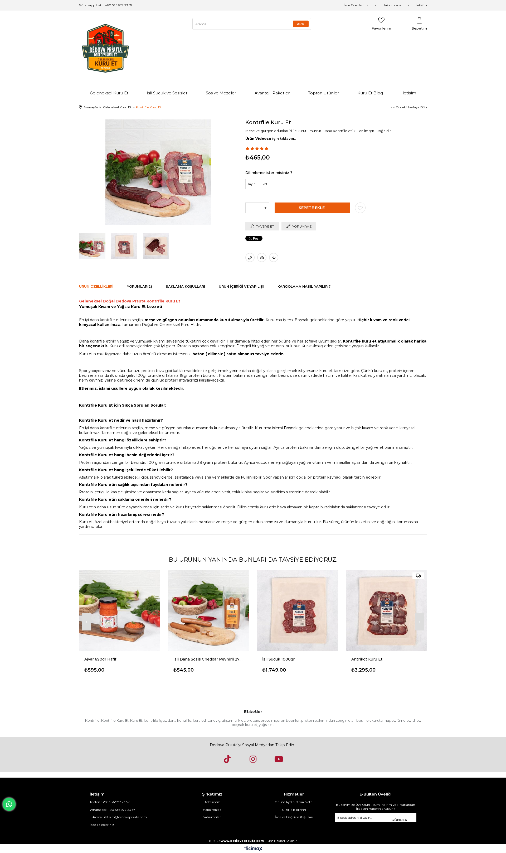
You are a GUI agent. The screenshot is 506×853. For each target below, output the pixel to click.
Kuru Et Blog (370, 92)
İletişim (421, 5)
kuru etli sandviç (206, 720)
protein (252, 720)
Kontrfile (92, 720)
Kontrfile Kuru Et (115, 720)
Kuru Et (136, 720)
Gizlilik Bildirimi (294, 810)
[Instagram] (253, 759)
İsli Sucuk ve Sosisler (167, 92)
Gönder (399, 820)
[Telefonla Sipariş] (250, 257)
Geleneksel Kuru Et (109, 92)
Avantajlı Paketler (272, 92)
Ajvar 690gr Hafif (100, 659)
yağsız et (266, 724)
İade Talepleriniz (356, 5)
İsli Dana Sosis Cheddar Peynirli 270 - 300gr (208, 659)
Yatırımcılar (212, 817)
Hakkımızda (392, 5)
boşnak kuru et (244, 724)
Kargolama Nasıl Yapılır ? (304, 286)
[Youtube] (279, 759)
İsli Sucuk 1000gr (278, 659)
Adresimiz (212, 802)
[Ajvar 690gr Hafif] (119, 610)
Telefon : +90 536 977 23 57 (110, 802)
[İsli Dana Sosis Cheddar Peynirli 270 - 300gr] (208, 610)
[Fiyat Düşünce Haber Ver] (273, 257)
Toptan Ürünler (323, 92)
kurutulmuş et (383, 720)
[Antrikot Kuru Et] (386, 610)
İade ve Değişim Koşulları (294, 817)
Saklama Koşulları (185, 286)
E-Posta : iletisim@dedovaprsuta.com (118, 817)
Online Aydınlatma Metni (294, 802)
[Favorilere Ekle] (360, 208)
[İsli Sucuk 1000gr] (297, 610)
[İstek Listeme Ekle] (261, 257)
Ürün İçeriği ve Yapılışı (241, 286)
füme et (403, 720)
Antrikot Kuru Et (366, 659)
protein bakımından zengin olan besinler (335, 720)
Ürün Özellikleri (96, 286)
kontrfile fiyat (155, 720)
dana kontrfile (179, 720)
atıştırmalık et (233, 720)
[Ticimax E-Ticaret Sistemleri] (253, 849)
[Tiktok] (227, 759)
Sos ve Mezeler (221, 92)
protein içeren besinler (280, 720)
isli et (416, 720)
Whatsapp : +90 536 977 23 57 (112, 810)
